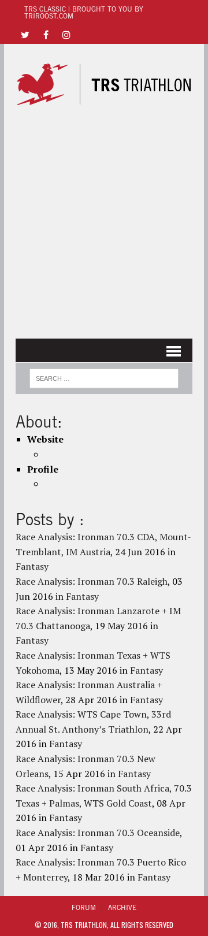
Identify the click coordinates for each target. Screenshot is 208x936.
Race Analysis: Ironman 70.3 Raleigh (92, 581)
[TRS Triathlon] (104, 84)
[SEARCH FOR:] (103, 377)
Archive (122, 907)
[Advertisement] (104, 223)
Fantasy (32, 566)
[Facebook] (45, 33)
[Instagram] (66, 33)
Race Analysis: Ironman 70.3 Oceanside (98, 832)
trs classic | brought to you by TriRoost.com (83, 12)
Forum (84, 907)
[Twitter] (25, 33)
